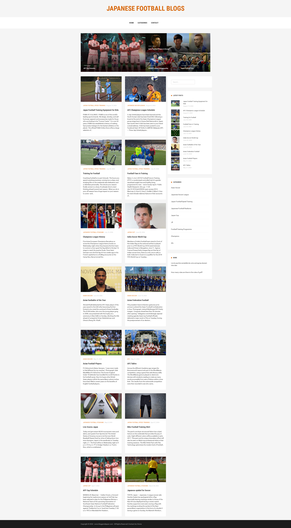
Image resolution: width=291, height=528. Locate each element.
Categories (142, 23)
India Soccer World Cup (136, 237)
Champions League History (94, 237)
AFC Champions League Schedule (141, 110)
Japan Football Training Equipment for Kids (101, 110)
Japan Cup (131, 232)
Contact (154, 23)
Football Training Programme (181, 229)
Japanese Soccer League (136, 105)
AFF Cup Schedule (90, 490)
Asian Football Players (92, 363)
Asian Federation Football (138, 300)
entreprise (198, 263)
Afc (128, 359)
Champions (175, 236)
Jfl (172, 222)
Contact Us (132, 524)
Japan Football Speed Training (94, 105)
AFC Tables (132, 363)
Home (131, 23)
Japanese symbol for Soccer (139, 490)
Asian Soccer (87, 295)
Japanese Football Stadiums (93, 232)
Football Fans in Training (137, 173)
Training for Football (91, 173)
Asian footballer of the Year (94, 300)
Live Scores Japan (90, 427)
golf (200, 272)
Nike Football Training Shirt (138, 427)
